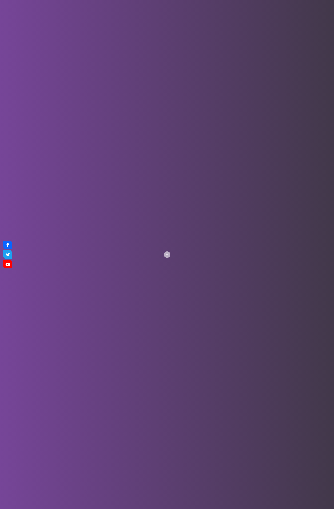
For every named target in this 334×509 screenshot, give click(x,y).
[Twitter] (7, 254)
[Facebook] (7, 245)
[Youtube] (7, 264)
